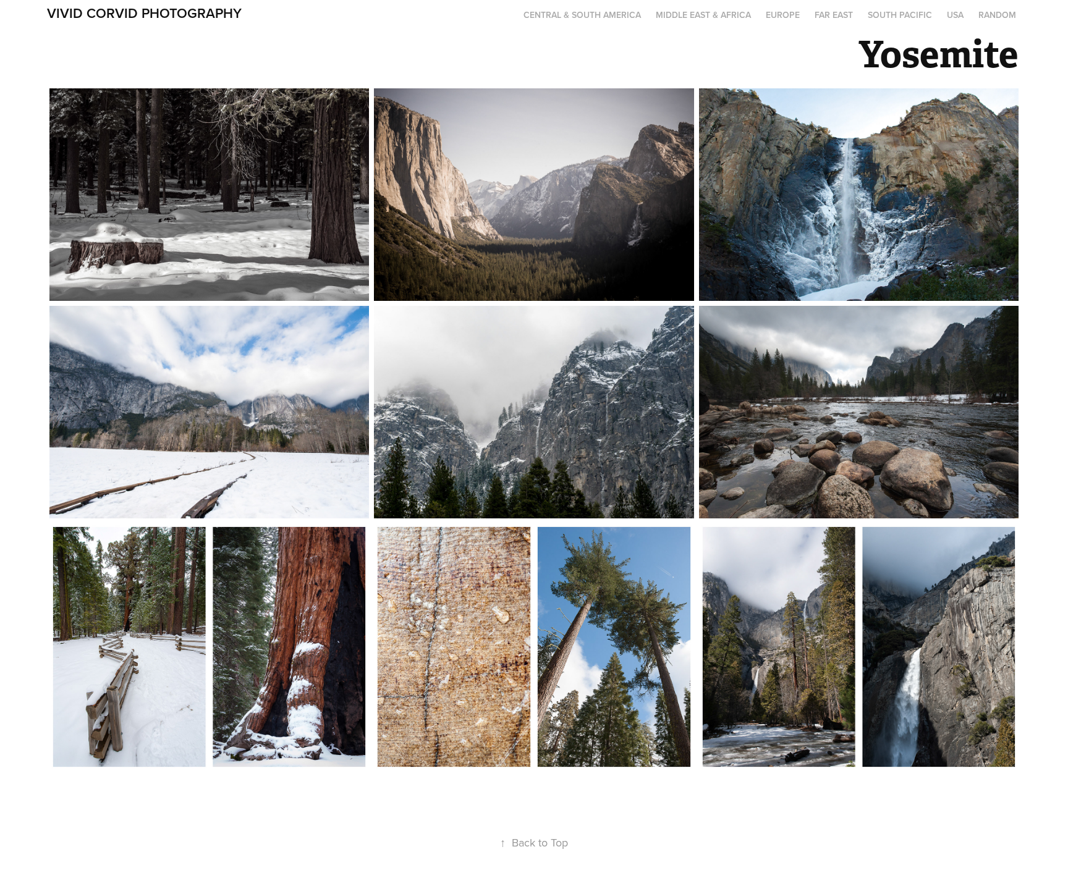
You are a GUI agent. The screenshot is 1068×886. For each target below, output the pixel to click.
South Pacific (900, 15)
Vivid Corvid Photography (144, 13)
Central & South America (582, 15)
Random (997, 15)
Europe (783, 15)
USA (955, 15)
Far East (834, 15)
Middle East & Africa (703, 15)
